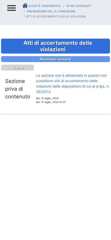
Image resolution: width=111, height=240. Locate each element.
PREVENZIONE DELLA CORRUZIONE (50, 11)
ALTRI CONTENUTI (78, 6)
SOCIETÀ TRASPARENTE (44, 6)
